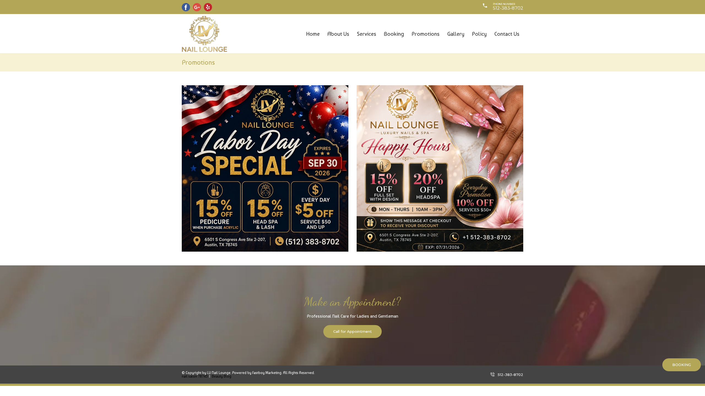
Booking (394, 34)
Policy (479, 34)
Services (366, 34)
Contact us (506, 34)
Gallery (455, 34)
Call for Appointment (352, 331)
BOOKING (681, 364)
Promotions (426, 34)
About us (338, 34)
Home (313, 34)
